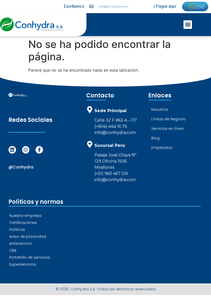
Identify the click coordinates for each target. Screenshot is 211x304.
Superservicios (22, 264)
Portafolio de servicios (29, 257)
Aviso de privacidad (27, 236)
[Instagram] (26, 150)
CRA (12, 250)
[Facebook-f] (39, 150)
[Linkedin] (12, 150)
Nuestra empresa (25, 215)
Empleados (161, 147)
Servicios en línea (167, 128)
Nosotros (159, 109)
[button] (187, 24)
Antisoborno (20, 243)
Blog (155, 138)
